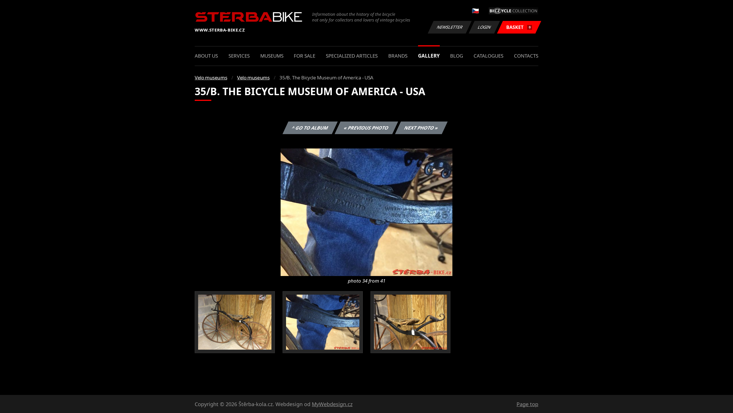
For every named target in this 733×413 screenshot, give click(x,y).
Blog (456, 55)
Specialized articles (352, 55)
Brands (397, 55)
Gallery (429, 55)
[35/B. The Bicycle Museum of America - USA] (366, 212)
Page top (527, 404)
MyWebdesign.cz (332, 404)
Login (484, 27)
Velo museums (211, 77)
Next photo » (421, 128)
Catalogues (488, 55)
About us (206, 55)
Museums (271, 55)
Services (239, 55)
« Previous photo (366, 128)
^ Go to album (310, 128)
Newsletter (450, 27)
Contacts (526, 55)
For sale (304, 55)
